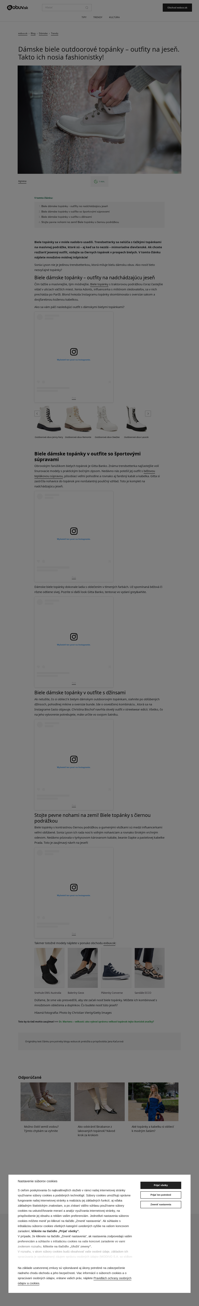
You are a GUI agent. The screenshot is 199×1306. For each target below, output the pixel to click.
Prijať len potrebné (160, 1195)
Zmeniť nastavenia (160, 1204)
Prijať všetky (161, 1185)
